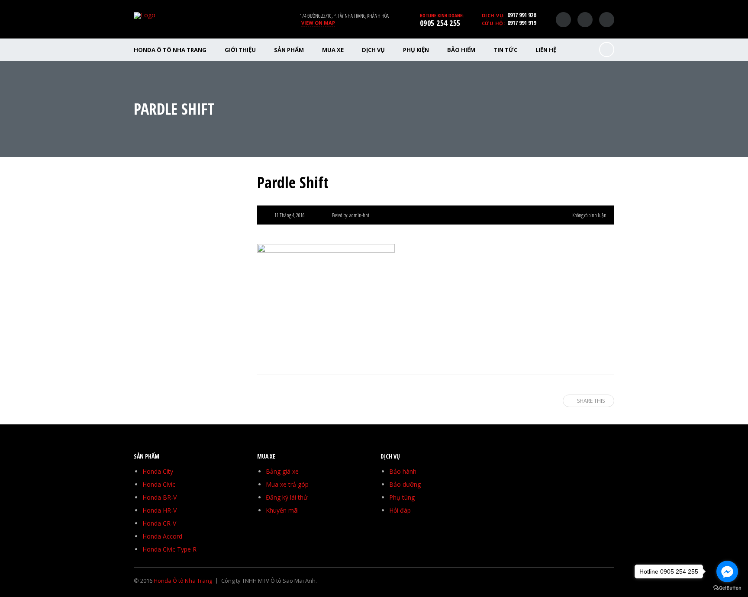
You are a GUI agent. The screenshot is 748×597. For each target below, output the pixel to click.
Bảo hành (402, 471)
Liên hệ (545, 50)
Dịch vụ (373, 50)
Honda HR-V (159, 510)
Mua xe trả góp (287, 484)
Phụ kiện (416, 50)
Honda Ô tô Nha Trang (170, 50)
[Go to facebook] (727, 571)
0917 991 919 (521, 23)
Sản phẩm (289, 50)
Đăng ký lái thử (286, 497)
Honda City (157, 471)
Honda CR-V (159, 523)
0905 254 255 (440, 23)
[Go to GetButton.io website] (727, 588)
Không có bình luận (589, 215)
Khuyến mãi (282, 510)
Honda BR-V (159, 497)
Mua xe (333, 50)
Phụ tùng (402, 497)
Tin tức (505, 50)
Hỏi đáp (400, 510)
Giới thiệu (240, 50)
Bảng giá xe (282, 471)
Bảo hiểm (461, 50)
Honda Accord (162, 536)
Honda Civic (158, 484)
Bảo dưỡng (405, 484)
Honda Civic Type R (169, 549)
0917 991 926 (521, 15)
